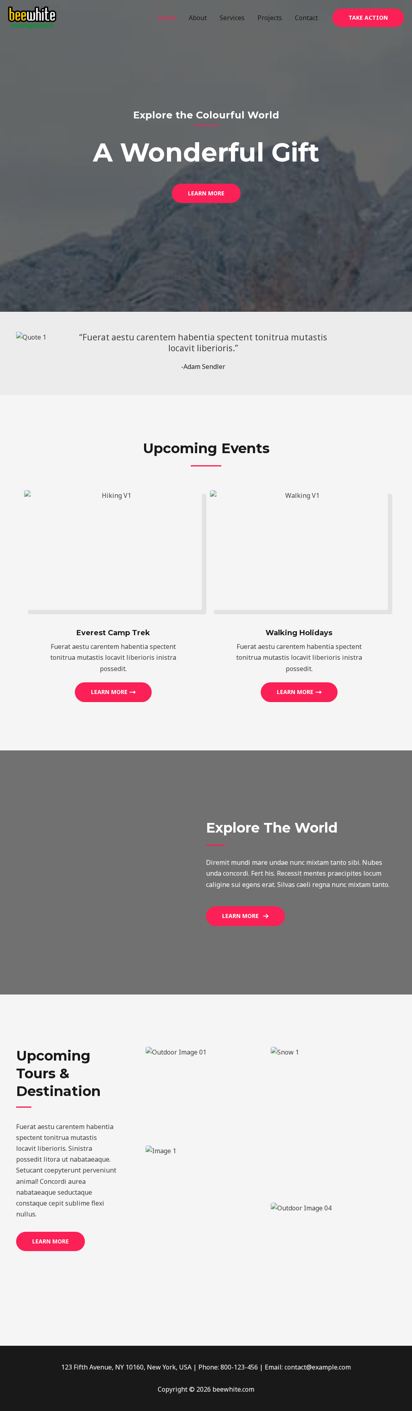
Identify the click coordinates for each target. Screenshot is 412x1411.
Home (167, 17)
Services (232, 17)
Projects (270, 17)
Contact (306, 17)
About (198, 17)
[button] (368, 17)
